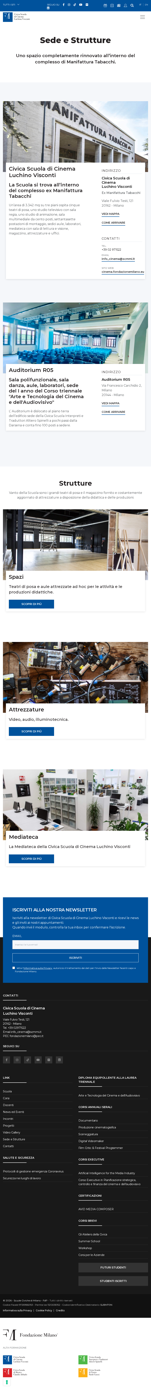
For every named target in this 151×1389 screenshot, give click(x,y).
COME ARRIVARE (113, 222)
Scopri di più (31, 604)
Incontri (8, 1119)
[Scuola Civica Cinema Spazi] (75, 544)
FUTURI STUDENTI (113, 1267)
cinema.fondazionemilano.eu (123, 272)
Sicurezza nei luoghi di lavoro (22, 1178)
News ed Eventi (13, 1112)
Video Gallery (11, 1132)
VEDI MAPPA (110, 214)
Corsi (6, 1098)
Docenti (8, 1105)
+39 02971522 (17, 1028)
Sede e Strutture (14, 1139)
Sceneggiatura (88, 1134)
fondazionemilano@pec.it (26, 1036)
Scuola (7, 1091)
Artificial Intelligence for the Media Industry (106, 1173)
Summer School (89, 1241)
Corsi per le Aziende (91, 1255)
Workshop (85, 1248)
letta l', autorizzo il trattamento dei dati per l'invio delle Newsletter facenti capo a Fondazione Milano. (75, 970)
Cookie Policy (44, 1310)
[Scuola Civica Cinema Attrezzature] (75, 677)
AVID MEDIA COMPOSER (96, 1209)
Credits (60, 1310)
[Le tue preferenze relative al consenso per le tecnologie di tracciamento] (7, 1382)
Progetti (8, 1125)
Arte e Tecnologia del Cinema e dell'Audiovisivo (109, 1095)
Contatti (8, 1146)
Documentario (88, 1120)
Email (17, 936)
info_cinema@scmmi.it (118, 259)
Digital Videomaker (91, 1141)
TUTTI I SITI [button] (9, 4)
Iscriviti (75, 958)
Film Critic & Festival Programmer (100, 1148)
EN (146, 4)
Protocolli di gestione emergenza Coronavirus (33, 1171)
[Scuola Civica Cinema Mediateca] (75, 804)
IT (140, 4)
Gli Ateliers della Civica (92, 1234)
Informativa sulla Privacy (38, 968)
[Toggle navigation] (142, 17)
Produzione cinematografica (97, 1127)
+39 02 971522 (111, 249)
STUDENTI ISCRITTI (113, 1281)
